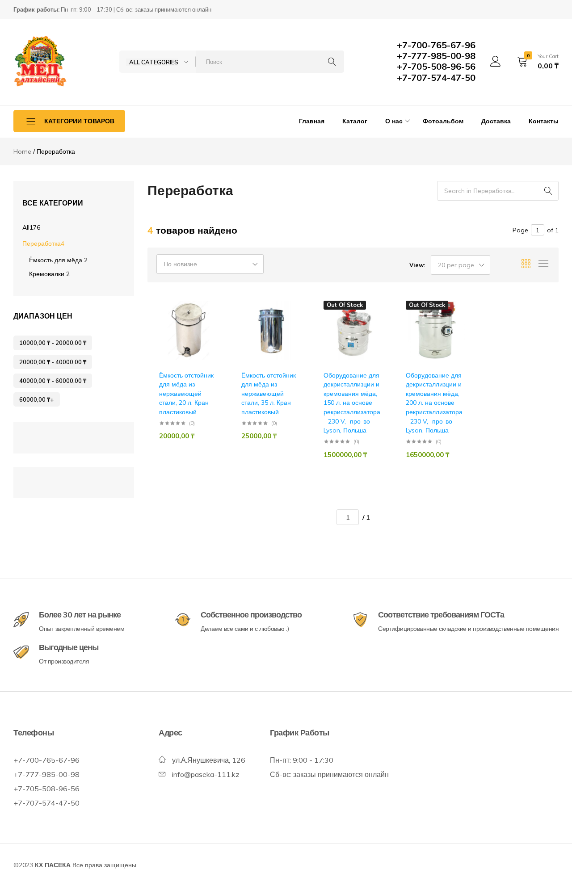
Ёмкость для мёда (58, 260)
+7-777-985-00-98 (436, 55)
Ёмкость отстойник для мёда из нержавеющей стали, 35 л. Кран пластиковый (268, 393)
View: (417, 265)
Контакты (544, 121)
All (31, 227)
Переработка (43, 243)
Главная (311, 121)
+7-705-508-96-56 (436, 66)
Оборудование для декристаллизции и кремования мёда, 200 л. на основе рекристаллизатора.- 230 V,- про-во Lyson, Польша (435, 403)
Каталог (354, 121)
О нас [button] (394, 121)
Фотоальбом (443, 121)
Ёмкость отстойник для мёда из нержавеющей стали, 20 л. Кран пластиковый (186, 393)
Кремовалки (49, 274)
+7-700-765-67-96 (436, 44)
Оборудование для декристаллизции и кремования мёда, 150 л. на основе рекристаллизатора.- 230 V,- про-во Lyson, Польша (353, 403)
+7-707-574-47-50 (436, 77)
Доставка (496, 121)
